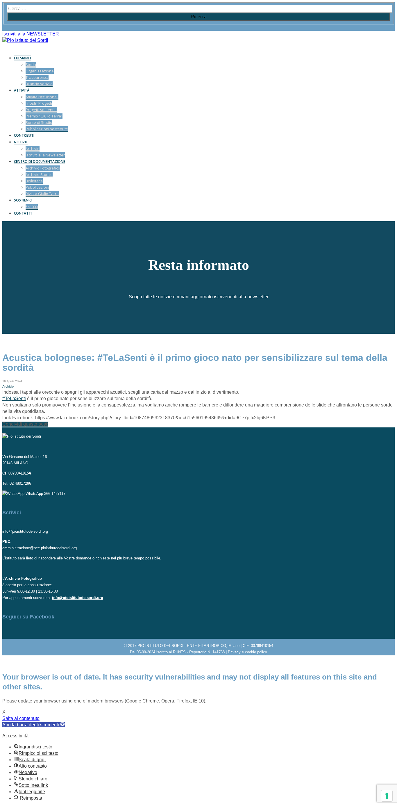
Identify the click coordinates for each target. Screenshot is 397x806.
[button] (33, 724)
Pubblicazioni (37, 187)
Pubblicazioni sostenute (47, 128)
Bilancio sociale (39, 83)
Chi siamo (22, 58)
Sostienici (23, 200)
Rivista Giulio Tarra (42, 193)
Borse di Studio (39, 122)
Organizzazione (40, 71)
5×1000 (32, 206)
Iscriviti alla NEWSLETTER (30, 33)
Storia (31, 64)
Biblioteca (34, 180)
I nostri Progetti (39, 103)
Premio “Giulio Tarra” (44, 116)
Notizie (21, 142)
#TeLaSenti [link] (14, 398)
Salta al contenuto (21, 718)
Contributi (24, 135)
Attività (21, 90)
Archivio (33, 148)
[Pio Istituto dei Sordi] (25, 40)
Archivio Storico (39, 174)
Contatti (23, 213)
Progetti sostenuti (41, 109)
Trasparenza (37, 77)
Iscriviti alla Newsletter (45, 155)
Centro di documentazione (39, 161)
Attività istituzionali (42, 96)
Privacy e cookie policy (247, 652)
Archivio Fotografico (43, 168)
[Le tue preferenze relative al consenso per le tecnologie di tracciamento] (386, 795)
